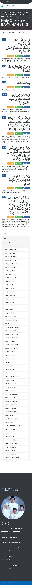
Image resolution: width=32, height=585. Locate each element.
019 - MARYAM (10, 313)
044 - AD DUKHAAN (12, 401)
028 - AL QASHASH (12, 345)
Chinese (3, 12)
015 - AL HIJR (10, 299)
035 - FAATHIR (10, 369)
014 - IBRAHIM (10, 295)
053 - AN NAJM (10, 433)
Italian (3, 14)
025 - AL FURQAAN (12, 334)
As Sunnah (7, 559)
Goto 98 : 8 (19, 216)
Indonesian (26, 12)
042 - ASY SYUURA (11, 394)
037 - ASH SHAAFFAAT (13, 376)
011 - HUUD (9, 285)
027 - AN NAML (10, 341)
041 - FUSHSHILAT (11, 390)
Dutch (9, 12)
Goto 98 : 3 (19, 87)
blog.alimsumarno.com (10, 540)
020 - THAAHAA (11, 316)
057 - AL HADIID (11, 447)
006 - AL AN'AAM (11, 267)
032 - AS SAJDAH (11, 359)
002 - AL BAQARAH (12, 253)
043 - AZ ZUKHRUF (12, 397)
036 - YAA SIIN (10, 373)
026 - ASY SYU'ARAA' (12, 338)
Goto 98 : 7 (19, 188)
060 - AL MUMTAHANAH (13, 457)
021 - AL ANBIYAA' (11, 320)
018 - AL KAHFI (10, 309)
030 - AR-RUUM (11, 352)
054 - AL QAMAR (11, 436)
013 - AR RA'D (10, 292)
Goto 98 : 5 (19, 133)
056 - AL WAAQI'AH (12, 443)
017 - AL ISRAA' (10, 306)
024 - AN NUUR (11, 330)
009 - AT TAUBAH (11, 278)
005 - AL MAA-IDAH (12, 264)
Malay (14, 14)
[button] (28, 72)
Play (25, 55)
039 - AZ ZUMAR (11, 383)
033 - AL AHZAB (11, 362)
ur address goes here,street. (11, 542)
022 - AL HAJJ (10, 323)
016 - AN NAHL (10, 302)
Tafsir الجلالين (4, 16)
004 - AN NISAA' (11, 260)
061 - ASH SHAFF (11, 461)
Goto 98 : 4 (19, 106)
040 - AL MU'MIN (11, 387)
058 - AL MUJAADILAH (13, 450)
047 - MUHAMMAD (12, 412)
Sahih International (22, 14)
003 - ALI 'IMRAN (11, 256)
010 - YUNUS (10, 281)
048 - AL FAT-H (10, 415)
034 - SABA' (9, 366)
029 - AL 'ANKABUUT (12, 348)
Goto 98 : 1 (19, 55)
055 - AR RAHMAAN (12, 440)
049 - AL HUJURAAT (12, 419)
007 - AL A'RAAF (11, 271)
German (19, 12)
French (14, 12)
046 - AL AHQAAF (11, 408)
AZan (7, 1)
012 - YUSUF (10, 288)
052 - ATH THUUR (11, 429)
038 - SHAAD (10, 380)
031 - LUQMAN (10, 355)
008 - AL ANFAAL (11, 274)
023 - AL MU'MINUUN (12, 327)
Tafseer (11, 55)
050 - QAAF (9, 422)
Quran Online (8, 556)
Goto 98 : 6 (19, 163)
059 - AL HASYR (11, 454)
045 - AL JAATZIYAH (12, 405)
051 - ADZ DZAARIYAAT (13, 426)
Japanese (8, 14)
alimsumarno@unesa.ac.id (11, 537)
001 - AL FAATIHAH (11, 249)
